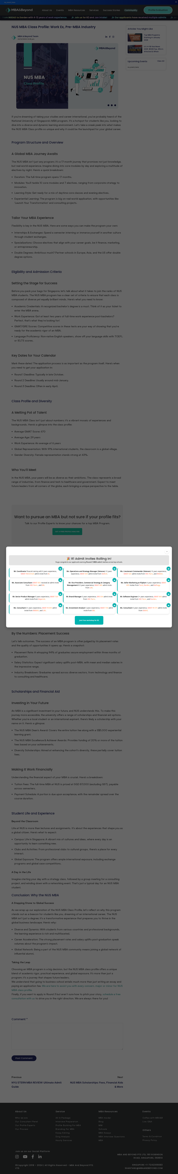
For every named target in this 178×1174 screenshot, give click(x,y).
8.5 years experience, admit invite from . (89, 585)
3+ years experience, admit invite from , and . (143, 598)
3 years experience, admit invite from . (89, 598)
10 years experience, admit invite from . (89, 572)
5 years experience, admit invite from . (89, 609)
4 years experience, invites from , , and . (143, 584)
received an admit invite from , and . (35, 584)
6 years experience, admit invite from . (143, 609)
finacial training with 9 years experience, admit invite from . (35, 572)
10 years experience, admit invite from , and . (143, 572)
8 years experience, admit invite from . (35, 598)
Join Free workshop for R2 (89, 620)
